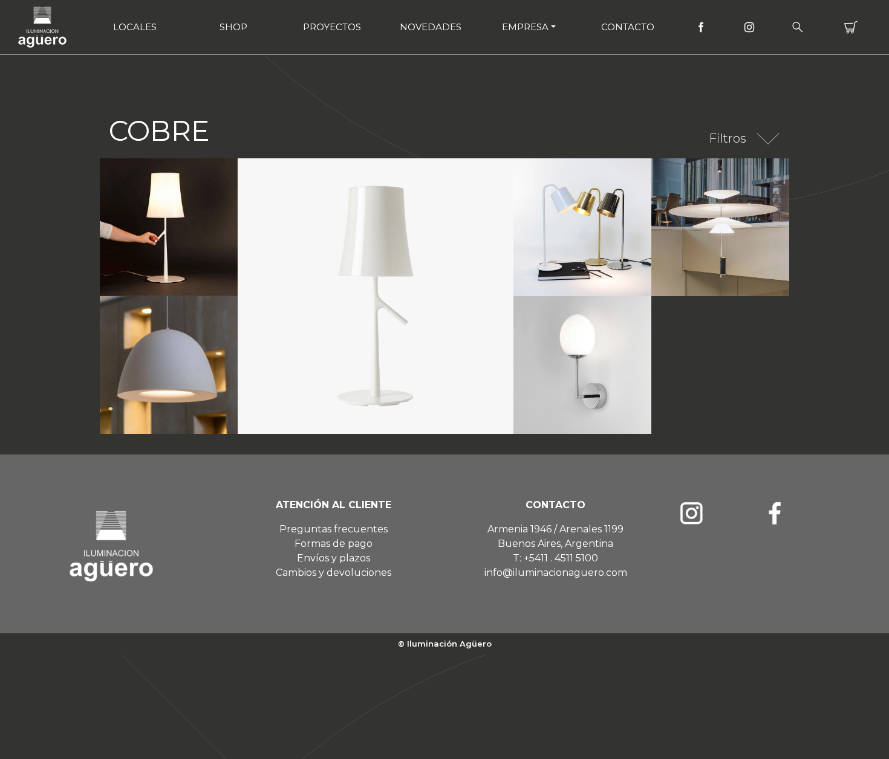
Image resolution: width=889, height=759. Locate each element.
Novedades (430, 27)
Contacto (627, 27)
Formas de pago (334, 543)
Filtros (727, 138)
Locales (135, 27)
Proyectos (332, 27)
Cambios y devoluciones (333, 572)
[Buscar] (797, 27)
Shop (233, 27)
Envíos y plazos (333, 558)
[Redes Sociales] (701, 27)
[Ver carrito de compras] (851, 27)
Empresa (525, 27)
